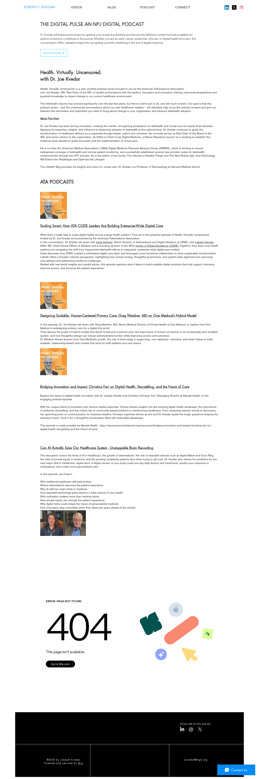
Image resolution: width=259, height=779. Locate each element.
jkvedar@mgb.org (196, 759)
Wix (80, 763)
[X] (234, 7)
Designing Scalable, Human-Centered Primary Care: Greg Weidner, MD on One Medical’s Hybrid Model (118, 315)
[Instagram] (241, 7)
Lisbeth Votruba (204, 242)
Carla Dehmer (104, 242)
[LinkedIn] (226, 7)
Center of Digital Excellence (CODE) (157, 245)
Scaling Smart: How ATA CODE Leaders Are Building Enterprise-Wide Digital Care (101, 225)
